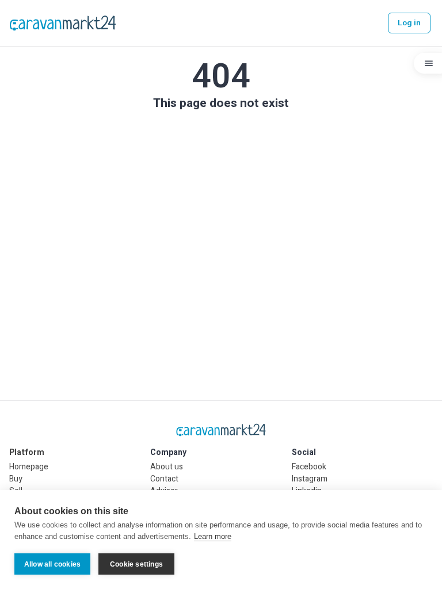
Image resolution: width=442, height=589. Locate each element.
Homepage (28, 467)
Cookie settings (136, 564)
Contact (164, 479)
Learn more (212, 536)
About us (166, 467)
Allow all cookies (52, 564)
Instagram (309, 479)
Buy (15, 479)
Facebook (309, 467)
